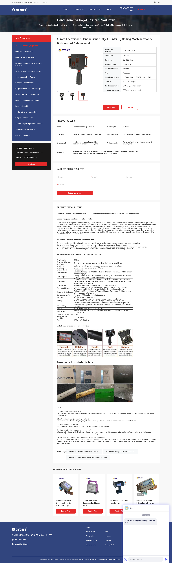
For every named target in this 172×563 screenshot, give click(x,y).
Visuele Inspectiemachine (25, 129)
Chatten (31, 164)
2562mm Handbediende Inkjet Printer (119, 502)
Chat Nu (130, 107)
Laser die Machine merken (25, 57)
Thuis (41, 25)
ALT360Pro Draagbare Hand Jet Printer (120, 452)
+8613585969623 (30, 157)
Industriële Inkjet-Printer (24, 52)
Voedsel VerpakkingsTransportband (28, 124)
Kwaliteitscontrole (91, 540)
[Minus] (166, 508)
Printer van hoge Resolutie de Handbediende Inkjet (88, 457)
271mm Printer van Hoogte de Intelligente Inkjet (91, 503)
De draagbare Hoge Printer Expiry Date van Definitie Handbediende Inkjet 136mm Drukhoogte (145, 503)
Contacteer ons (91, 545)
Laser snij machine (22, 106)
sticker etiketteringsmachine (26, 112)
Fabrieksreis (90, 536)
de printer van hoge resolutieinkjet (28, 71)
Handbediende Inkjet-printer (55, 25)
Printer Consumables (23, 135)
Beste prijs (111, 107)
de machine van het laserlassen (27, 94)
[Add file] (125, 559)
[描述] (154, 9)
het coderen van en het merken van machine (28, 64)
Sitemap (108, 540)
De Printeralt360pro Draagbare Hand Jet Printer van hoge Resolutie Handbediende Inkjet (65, 503)
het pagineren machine (24, 118)
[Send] (166, 559)
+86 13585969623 (36, 153)
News (107, 531)
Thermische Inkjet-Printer (25, 77)
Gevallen (108, 536)
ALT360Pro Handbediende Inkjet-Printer (84, 452)
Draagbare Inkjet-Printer (24, 83)
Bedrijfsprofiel (90, 531)
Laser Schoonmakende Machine (27, 100)
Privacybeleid (109, 545)
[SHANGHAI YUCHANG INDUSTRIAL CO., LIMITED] (19, 10)
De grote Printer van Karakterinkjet (28, 89)
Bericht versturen (75, 193)
